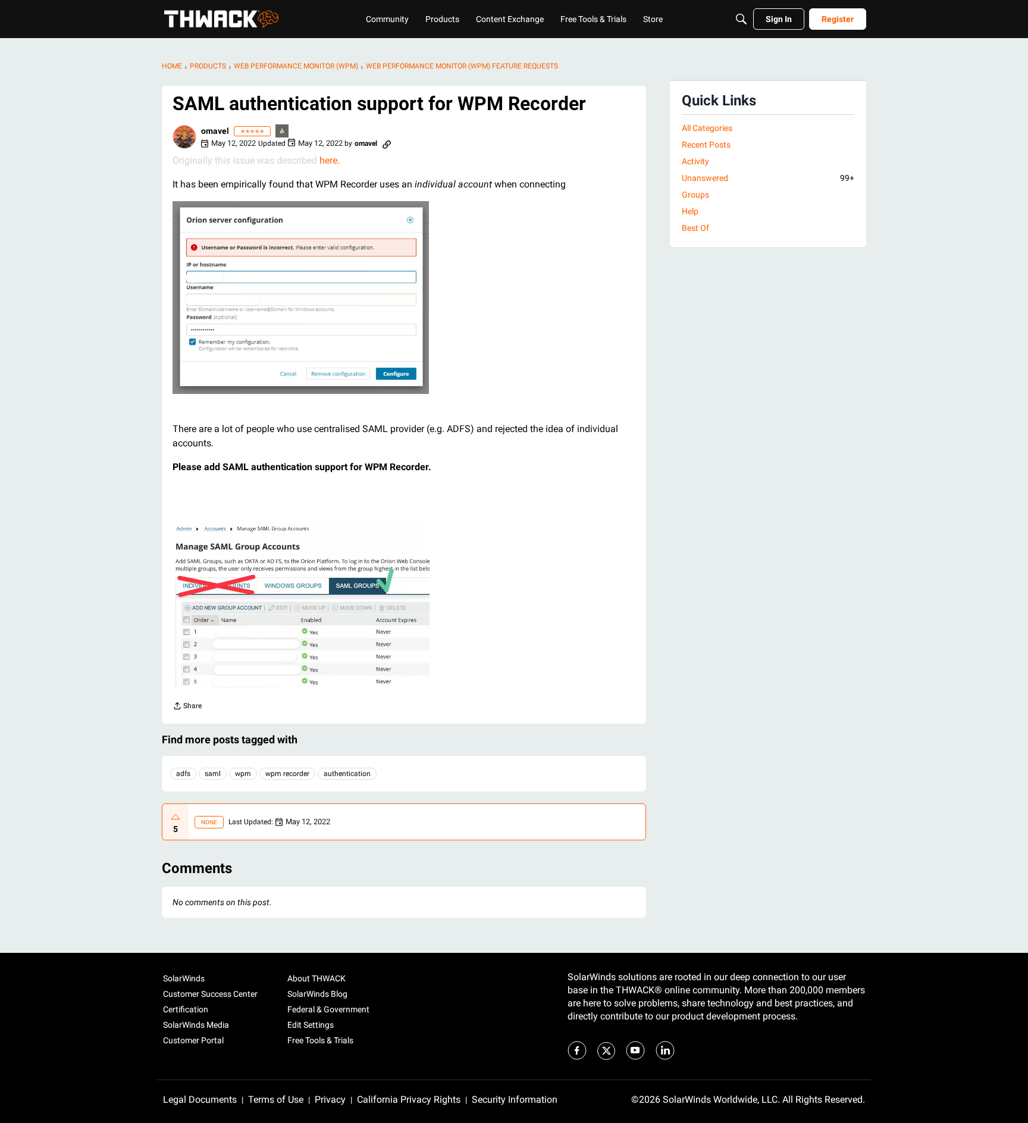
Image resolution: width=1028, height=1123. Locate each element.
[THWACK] (221, 19)
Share (187, 707)
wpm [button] (243, 773)
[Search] (741, 19)
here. (329, 160)
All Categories (707, 128)
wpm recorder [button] (287, 773)
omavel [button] (215, 131)
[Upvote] (175, 817)
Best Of (695, 228)
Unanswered (768, 178)
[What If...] (282, 131)
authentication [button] (347, 773)
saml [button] (213, 773)
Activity (695, 161)
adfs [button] (183, 773)
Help (690, 211)
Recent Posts (706, 144)
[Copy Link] (387, 143)
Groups (695, 194)
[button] (184, 137)
